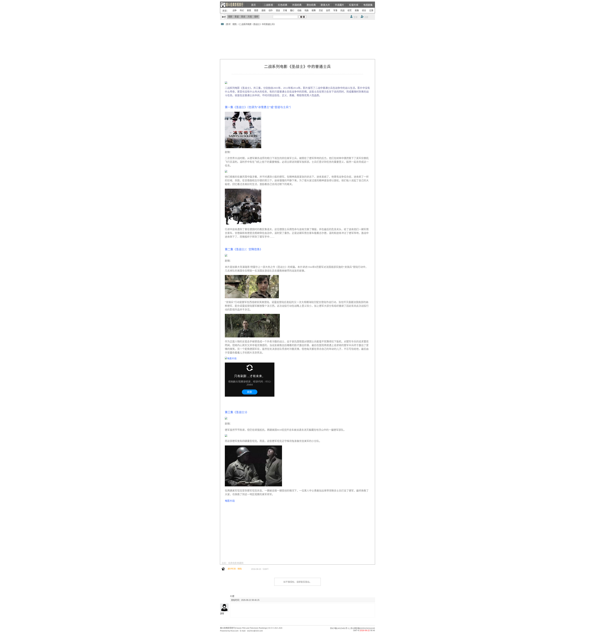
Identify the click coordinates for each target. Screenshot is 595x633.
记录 (371, 10)
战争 (235, 10)
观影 (230, 16)
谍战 (278, 10)
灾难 (285, 10)
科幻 (242, 10)
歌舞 (314, 10)
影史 (243, 16)
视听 (256, 16)
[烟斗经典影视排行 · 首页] (223, 569)
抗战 (342, 10)
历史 (321, 10)
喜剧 (263, 10)
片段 (250, 16)
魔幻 (292, 10)
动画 (299, 10)
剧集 (357, 10)
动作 (271, 10)
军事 (335, 10)
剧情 (249, 10)
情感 (256, 10)
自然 (328, 10)
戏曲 (306, 10)
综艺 (350, 10)
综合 (364, 10)
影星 (237, 16)
